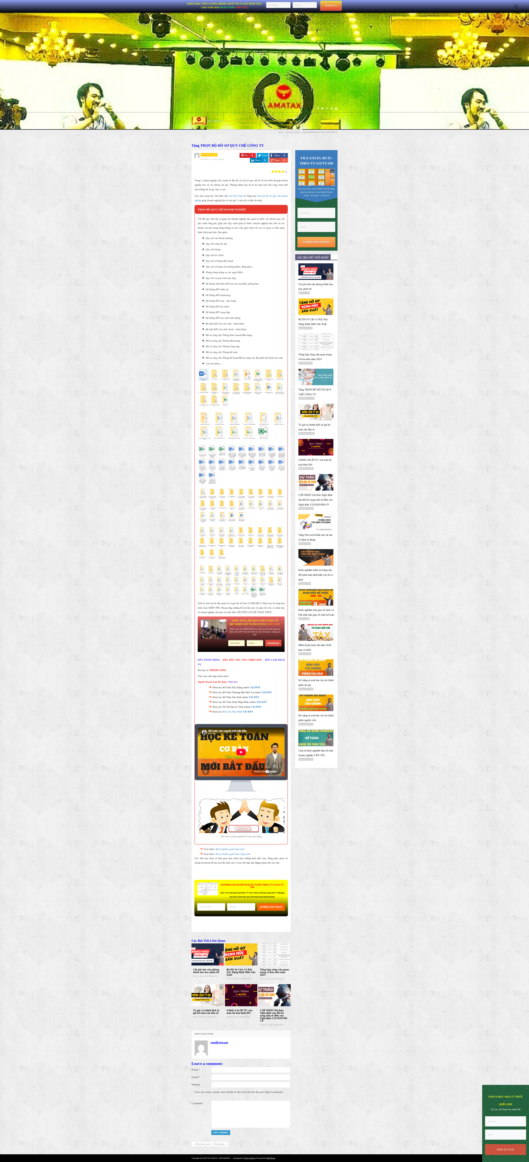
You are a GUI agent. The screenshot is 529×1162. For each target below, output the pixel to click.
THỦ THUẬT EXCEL (285, 116)
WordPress (271, 1158)
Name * (195, 1069)
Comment (197, 1103)
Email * (195, 1077)
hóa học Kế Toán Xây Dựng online (231, 687)
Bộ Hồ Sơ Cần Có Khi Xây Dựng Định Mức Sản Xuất (240, 972)
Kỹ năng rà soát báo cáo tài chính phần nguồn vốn (316, 718)
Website (195, 1084)
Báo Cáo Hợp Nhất (232, 711)
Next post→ (220, 1144)
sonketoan (206, 159)
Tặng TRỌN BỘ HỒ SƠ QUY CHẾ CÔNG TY (314, 392)
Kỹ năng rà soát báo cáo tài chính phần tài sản (316, 682)
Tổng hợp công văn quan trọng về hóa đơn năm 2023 (274, 972)
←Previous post (201, 1144)
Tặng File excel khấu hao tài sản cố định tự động (315, 537)
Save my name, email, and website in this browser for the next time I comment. (239, 1092)
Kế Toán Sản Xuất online (235, 697)
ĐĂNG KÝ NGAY (505, 1149)
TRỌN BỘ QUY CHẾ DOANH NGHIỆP (222, 209)
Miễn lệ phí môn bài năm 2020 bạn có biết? (314, 647)
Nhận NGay (331, 5)
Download (273, 643)
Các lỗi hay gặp (261, 116)
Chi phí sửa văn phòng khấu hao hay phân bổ (206, 971)
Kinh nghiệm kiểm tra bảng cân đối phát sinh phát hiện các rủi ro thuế (315, 575)
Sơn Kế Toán (236, 195)
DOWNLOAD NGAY (271, 907)
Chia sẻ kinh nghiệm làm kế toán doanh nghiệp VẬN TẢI (315, 753)
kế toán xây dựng (251, 862)
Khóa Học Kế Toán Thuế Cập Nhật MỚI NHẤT (233, 125)
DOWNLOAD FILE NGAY (316, 242)
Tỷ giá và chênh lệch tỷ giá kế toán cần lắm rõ (206, 1011)
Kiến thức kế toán (237, 116)
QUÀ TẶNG (215, 116)
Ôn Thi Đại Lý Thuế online (236, 706)
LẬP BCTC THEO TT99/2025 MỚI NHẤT (281, 125)
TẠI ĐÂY (255, 687)
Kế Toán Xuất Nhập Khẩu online (239, 702)
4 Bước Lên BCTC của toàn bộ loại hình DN (239, 1011)
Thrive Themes (249, 1158)
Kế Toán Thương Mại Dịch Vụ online (242, 692)
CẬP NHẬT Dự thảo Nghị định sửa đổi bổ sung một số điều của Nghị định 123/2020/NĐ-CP (274, 1015)
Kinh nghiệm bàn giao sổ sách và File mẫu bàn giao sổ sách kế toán (316, 612)
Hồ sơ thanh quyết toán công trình (233, 854)
